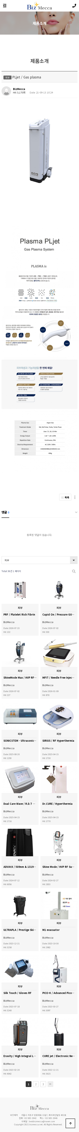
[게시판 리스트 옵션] (74, 497)
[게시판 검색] (73, 571)
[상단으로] (70, 1123)
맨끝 (50, 1084)
